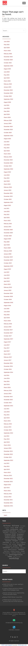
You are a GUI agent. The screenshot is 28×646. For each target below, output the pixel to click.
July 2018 (6, 308)
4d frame (7, 526)
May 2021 (6, 214)
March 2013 (7, 472)
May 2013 (6, 466)
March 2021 (7, 220)
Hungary (15, 540)
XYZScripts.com (22, 645)
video (10, 556)
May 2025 (6, 75)
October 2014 (8, 430)
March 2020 (7, 248)
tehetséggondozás (16, 555)
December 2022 (8, 160)
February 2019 (8, 287)
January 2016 (7, 393)
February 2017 (8, 357)
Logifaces (18, 542)
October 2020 (8, 235)
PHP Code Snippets (6, 645)
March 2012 (7, 490)
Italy (11, 542)
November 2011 (8, 502)
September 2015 (8, 405)
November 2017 (8, 333)
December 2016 (8, 363)
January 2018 (7, 326)
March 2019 (7, 284)
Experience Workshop (10, 539)
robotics (21, 549)
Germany (8, 540)
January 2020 (7, 254)
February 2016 (8, 390)
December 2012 (8, 478)
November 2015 (8, 399)
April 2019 (7, 281)
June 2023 (7, 144)
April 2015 (7, 417)
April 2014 (7, 442)
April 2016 (7, 384)
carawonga (21, 527)
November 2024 (8, 93)
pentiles (15, 546)
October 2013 (8, 457)
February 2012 (8, 493)
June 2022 (7, 175)
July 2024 (6, 105)
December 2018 (8, 293)
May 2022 (6, 178)
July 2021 (6, 208)
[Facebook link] (10, 637)
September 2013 (8, 460)
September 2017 (8, 339)
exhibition (19, 537)
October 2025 (8, 62)
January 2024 (7, 123)
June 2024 (7, 108)
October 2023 (8, 132)
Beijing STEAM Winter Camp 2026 (12, 597)
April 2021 (7, 217)
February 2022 (8, 187)
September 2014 (8, 433)
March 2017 (7, 354)
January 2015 (7, 427)
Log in (5, 515)
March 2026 (7, 50)
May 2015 (6, 414)
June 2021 (7, 211)
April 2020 (7, 244)
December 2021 (8, 193)
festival (20, 539)
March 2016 (7, 387)
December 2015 (8, 396)
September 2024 (8, 99)
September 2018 (8, 302)
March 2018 (7, 320)
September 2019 (8, 266)
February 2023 (8, 156)
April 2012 (7, 487)
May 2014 (6, 439)
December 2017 (8, 329)
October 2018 (8, 299)
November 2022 (8, 163)
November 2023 (8, 129)
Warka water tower (16, 556)
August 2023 (7, 138)
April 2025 (7, 78)
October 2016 (8, 369)
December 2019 (8, 257)
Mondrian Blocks (21, 544)
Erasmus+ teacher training (14, 536)
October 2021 (8, 199)
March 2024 (7, 117)
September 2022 (8, 169)
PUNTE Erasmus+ (12, 549)
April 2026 (7, 47)
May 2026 (6, 44)
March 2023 (7, 153)
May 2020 (6, 241)
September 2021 (8, 202)
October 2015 (8, 402)
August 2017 (7, 342)
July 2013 (6, 463)
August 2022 (7, 172)
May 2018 (6, 314)
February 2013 (8, 475)
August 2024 (7, 102)
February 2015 (8, 424)
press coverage (15, 547)
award (12, 527)
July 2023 (6, 141)
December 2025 (8, 56)
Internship (6, 542)
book (16, 527)
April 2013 (7, 469)
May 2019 (6, 278)
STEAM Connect (15, 551)
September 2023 (8, 135)
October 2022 (8, 166)
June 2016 (7, 378)
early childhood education (13, 530)
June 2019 (7, 275)
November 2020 (8, 232)
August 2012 (7, 484)
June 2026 (7, 41)
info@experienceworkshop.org (14, 622)
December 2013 (8, 451)
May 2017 (6, 348)
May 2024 (6, 111)
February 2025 (8, 84)
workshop (14, 558)
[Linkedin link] (12, 637)
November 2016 (8, 366)
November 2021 (8, 196)
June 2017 (7, 345)
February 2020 (8, 251)
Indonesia (21, 540)
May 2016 (6, 381)
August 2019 (7, 269)
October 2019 (8, 263)
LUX (10, 544)
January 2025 (7, 87)
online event (8, 546)
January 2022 (7, 190)
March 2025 (7, 81)
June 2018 (7, 311)
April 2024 (7, 114)
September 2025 (8, 65)
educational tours (13, 532)
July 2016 (6, 375)
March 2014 (7, 445)
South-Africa (6, 551)
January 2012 (7, 496)
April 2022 (7, 181)
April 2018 (7, 317)
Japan (14, 542)
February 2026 (8, 53)
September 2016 (8, 372)
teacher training (16, 553)
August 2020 (7, 238)
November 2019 (8, 260)
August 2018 (7, 305)
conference (14, 529)
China (7, 529)
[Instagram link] (17, 637)
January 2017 (7, 360)
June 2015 (7, 411)
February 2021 (8, 223)
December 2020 (8, 229)
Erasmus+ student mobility (14, 535)
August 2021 (7, 205)
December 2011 (8, 499)
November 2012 (8, 481)
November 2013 (8, 454)
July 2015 (6, 408)
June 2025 (7, 72)
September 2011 (8, 505)
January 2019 (7, 290)
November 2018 (8, 296)
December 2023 (8, 126)
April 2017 (7, 351)
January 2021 (7, 226)
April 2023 (7, 150)
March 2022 (7, 184)
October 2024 (8, 96)
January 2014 (7, 448)
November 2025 (8, 59)
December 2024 (8, 90)
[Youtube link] (15, 637)
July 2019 (6, 272)
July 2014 (6, 436)
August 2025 (7, 68)
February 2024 (8, 120)
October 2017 (8, 336)
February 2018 (8, 323)
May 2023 (6, 147)
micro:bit (14, 544)
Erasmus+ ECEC (10, 534)
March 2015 (7, 421)
